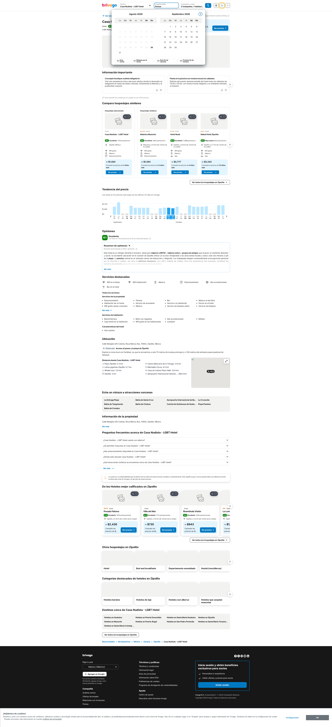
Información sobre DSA (148, 677)
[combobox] (136, 6)
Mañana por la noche (141, 61)
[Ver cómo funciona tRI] (150, 239)
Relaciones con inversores (94, 700)
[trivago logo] (109, 5)
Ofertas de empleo (90, 696)
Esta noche (122, 61)
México (137, 642)
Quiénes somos (89, 693)
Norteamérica (124, 642)
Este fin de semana (164, 61)
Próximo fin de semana (188, 61)
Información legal (146, 670)
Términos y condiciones (149, 666)
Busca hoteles (108, 642)
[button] (118, 121)
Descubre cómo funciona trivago (153, 698)
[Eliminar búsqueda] (150, 5)
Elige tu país (88, 662)
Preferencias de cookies (149, 681)
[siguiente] (200, 14)
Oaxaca (146, 642)
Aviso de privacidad (147, 674)
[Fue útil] (157, 90)
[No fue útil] (160, 90)
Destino (123, 4)
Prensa (85, 704)
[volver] (110, 217)
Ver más (105, 310)
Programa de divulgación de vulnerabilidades (158, 685)
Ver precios (219, 28)
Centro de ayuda (146, 695)
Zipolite (157, 642)
